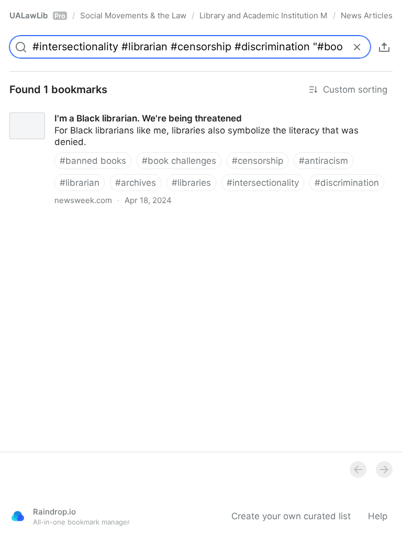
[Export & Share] (384, 47)
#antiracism (323, 160)
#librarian (79, 182)
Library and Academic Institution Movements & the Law (263, 15)
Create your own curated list (291, 516)
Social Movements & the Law (133, 15)
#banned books (93, 160)
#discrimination (347, 182)
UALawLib (37, 15)
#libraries (191, 182)
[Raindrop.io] (17, 516)
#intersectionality (263, 182)
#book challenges (179, 160)
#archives (135, 182)
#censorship (257, 160)
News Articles (367, 15)
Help (377, 516)
